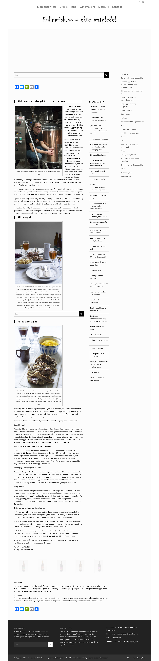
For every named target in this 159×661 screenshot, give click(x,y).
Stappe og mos (126, 172)
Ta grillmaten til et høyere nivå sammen (98, 118)
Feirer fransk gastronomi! (94, 301)
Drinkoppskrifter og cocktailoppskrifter (128, 98)
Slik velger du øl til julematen (97, 354)
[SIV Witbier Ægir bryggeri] (80, 566)
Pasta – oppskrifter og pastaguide (129, 145)
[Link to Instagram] (143, 2)
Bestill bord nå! (95, 270)
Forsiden (124, 74)
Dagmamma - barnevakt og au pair (96, 658)
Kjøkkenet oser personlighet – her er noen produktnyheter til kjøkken (98, 129)
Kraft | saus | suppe (129, 129)
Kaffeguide (125, 118)
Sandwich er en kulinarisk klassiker (130, 159)
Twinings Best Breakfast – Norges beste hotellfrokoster (99, 364)
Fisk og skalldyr (127, 110)
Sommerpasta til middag (99, 139)
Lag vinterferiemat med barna (98, 196)
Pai (122, 141)
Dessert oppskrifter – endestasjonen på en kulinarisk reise (129, 84)
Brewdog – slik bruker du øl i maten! (98, 293)
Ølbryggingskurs (127, 176)
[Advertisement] (79, 47)
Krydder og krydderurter (130, 133)
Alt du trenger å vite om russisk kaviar (98, 263)
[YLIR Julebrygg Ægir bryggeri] (99, 566)
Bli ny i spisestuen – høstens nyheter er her (98, 215)
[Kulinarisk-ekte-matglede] (79, 19)
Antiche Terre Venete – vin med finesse (98, 231)
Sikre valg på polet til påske (97, 172)
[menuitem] (47, 7)
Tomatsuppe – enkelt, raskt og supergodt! (122, 641)
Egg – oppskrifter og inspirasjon (128, 105)
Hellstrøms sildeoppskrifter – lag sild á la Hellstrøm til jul (98, 318)
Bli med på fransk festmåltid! (96, 277)
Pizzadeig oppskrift (113, 638)
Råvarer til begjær (96, 348)
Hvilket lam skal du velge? (97, 328)
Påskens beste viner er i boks (99, 341)
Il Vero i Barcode (96, 335)
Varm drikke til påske (97, 179)
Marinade (124, 137)
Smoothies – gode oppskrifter (132, 165)
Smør (123, 169)
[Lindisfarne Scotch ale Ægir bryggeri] (61, 566)
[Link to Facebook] (139, 2)
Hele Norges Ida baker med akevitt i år (98, 309)
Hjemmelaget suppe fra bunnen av (98, 223)
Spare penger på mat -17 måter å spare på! (98, 255)
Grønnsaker (125, 114)
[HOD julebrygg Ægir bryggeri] (23, 566)
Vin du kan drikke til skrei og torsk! (97, 379)
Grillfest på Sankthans (98, 155)
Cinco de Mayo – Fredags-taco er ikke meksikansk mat (97, 163)
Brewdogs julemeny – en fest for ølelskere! (99, 285)
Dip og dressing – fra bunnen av (132, 92)
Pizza (123, 151)
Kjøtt (122, 125)
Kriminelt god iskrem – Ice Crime (98, 247)
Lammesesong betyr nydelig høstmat (97, 239)
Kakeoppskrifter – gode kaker (132, 121)
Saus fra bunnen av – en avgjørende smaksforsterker (98, 206)
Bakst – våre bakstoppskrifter (132, 78)
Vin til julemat (94, 372)
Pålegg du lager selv (128, 154)
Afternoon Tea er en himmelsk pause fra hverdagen (97, 109)
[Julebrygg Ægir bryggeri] (42, 565)
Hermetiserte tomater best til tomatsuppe (122, 634)
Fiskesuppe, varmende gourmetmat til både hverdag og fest (98, 147)
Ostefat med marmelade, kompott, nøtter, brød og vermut (98, 187)
